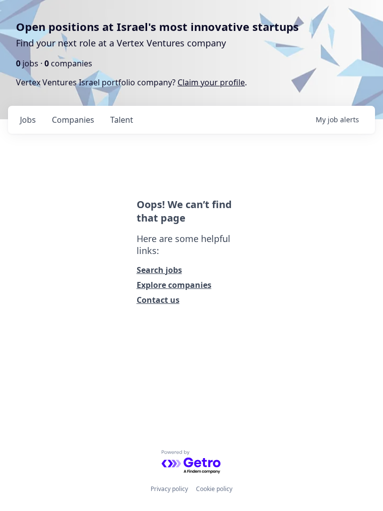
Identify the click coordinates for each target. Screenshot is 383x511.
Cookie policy (214, 489)
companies (73, 119)
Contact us (158, 299)
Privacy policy (169, 489)
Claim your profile (211, 82)
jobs (28, 119)
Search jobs (159, 269)
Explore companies (174, 284)
